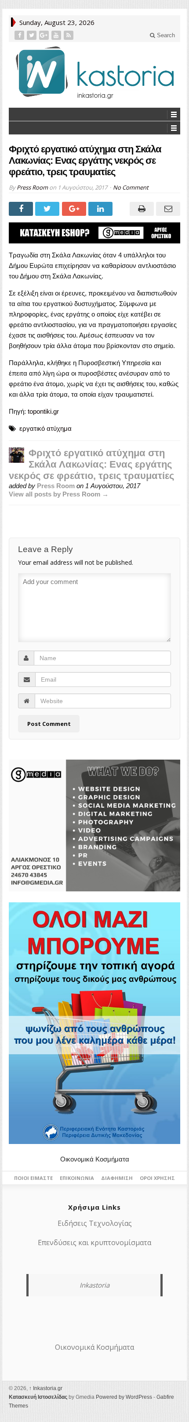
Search (165, 35)
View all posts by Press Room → (59, 494)
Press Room (32, 187)
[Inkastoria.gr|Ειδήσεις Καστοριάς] (94, 72)
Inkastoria (94, 1285)
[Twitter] (32, 35)
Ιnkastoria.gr (45, 1388)
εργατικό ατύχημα (45, 428)
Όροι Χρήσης (157, 1178)
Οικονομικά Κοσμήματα (94, 1159)
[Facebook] (20, 35)
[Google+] (45, 35)
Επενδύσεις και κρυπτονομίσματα (94, 1242)
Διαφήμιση (117, 1178)
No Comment (131, 187)
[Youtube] (57, 35)
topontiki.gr (43, 411)
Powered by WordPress (124, 1397)
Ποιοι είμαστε (33, 1178)
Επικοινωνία (77, 1178)
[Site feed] (69, 35)
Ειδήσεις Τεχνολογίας (95, 1223)
